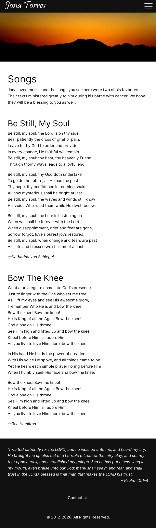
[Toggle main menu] (148, 6)
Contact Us (78, 497)
